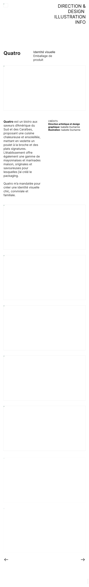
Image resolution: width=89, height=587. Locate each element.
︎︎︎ (6, 560)
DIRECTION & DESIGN (72, 8)
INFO (80, 22)
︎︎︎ (82, 560)
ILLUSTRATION (70, 16)
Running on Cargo (87, 581)
